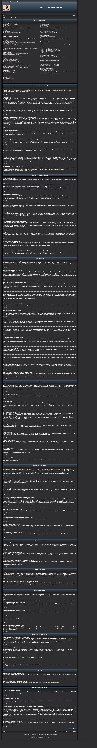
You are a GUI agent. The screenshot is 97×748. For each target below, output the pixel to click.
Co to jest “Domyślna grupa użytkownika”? (48, 31)
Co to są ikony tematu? (7, 80)
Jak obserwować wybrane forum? (46, 59)
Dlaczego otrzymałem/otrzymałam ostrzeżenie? (11, 62)
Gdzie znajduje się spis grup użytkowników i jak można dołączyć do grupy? (54, 27)
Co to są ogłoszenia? (7, 77)
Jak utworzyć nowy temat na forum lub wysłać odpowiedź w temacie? (15, 53)
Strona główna (5, 1)
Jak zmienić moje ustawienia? (8, 37)
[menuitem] (4, 15)
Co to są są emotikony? (7, 73)
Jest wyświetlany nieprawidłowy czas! (10, 41)
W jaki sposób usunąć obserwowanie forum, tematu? (50, 60)
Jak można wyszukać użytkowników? (47, 51)
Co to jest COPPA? (6, 25)
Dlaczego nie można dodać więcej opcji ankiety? (12, 58)
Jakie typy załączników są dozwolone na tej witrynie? (50, 64)
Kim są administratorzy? (44, 24)
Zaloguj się (16, 1)
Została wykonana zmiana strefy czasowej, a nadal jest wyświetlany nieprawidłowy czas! (19, 42)
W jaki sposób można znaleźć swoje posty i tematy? (49, 52)
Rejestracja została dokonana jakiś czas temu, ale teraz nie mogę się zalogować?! (18, 30)
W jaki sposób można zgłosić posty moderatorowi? (12, 63)
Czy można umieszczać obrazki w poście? (11, 75)
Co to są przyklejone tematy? (8, 78)
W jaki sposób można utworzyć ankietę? (10, 56)
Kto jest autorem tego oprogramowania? (47, 69)
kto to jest (35, 709)
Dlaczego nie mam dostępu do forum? (10, 60)
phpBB (32, 734)
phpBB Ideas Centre (68, 699)
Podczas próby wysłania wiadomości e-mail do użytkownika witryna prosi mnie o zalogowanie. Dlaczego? (20, 49)
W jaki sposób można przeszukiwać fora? (48, 48)
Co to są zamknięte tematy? (8, 79)
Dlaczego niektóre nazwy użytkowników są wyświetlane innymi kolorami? (53, 30)
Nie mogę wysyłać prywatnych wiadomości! (48, 36)
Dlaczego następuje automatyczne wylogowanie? (12, 32)
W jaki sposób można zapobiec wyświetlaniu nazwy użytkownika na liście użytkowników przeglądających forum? (19, 39)
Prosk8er (54, 734)
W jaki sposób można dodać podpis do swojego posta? (13, 55)
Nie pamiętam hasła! (6, 31)
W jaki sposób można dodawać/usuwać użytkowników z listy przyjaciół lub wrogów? (55, 44)
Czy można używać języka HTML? (9, 72)
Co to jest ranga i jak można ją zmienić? (10, 47)
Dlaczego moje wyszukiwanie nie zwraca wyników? (49, 49)
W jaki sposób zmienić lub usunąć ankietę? (11, 59)
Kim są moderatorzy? (44, 25)
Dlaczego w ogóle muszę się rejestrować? (10, 24)
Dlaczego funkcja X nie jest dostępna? (47, 70)
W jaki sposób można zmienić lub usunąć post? (11, 54)
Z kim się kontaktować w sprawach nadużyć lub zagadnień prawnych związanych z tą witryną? (57, 71)
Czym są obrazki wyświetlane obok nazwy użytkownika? (13, 44)
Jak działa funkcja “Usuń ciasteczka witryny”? (11, 33)
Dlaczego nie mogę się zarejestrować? (10, 26)
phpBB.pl (14, 215)
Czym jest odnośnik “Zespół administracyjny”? (48, 32)
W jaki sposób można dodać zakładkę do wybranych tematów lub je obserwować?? (55, 57)
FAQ (11, 1)
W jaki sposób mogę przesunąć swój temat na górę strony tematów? (15, 67)
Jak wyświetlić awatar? (7, 45)
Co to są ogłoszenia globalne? (8, 76)
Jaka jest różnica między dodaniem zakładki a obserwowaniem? (52, 56)
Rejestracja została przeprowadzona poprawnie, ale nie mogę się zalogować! (17, 27)
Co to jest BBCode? (6, 71)
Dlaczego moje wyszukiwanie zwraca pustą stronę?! (50, 50)
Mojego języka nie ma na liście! (8, 43)
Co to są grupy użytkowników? (46, 26)
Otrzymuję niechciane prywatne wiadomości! (48, 37)
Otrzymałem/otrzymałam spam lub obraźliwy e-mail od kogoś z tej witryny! (54, 38)
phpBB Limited (39, 691)
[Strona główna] (14, 8)
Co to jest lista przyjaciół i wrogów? (46, 42)
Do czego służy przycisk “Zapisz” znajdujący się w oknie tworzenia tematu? (17, 65)
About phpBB (51, 693)
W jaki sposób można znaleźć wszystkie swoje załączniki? (51, 65)
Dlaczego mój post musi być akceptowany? (11, 66)
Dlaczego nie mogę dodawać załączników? (11, 61)
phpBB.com (27, 215)
